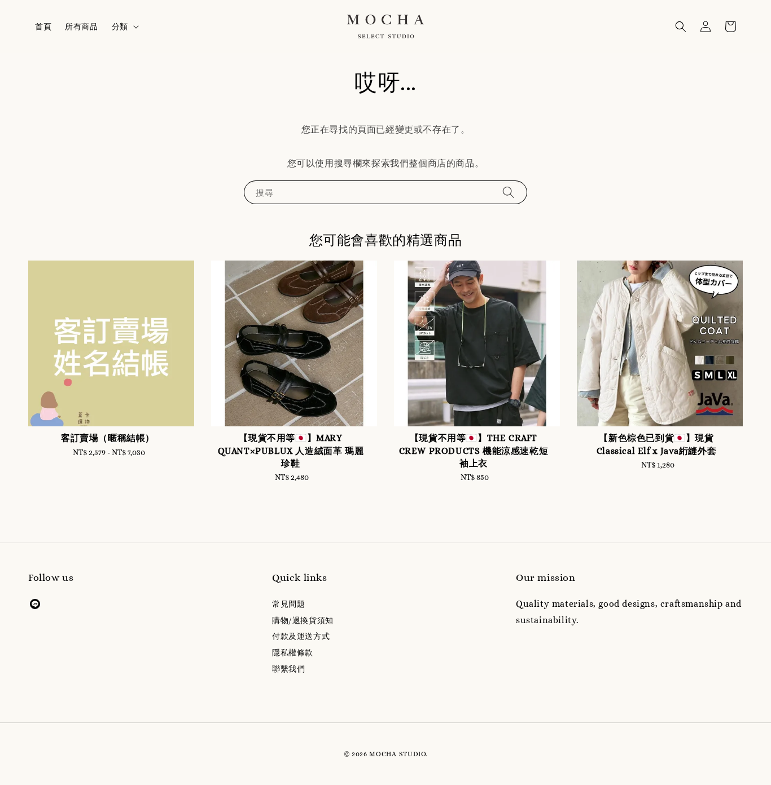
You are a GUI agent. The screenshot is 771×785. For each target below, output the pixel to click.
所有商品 (81, 26)
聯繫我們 (288, 668)
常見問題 (288, 603)
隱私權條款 (292, 652)
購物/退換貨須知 (303, 620)
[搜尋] (508, 192)
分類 (120, 26)
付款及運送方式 (301, 636)
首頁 (43, 26)
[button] (680, 26)
